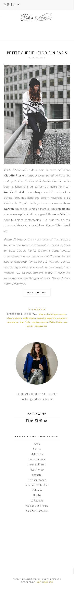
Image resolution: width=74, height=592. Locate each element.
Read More (36, 293)
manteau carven (40, 322)
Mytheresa (37, 454)
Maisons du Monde (37, 505)
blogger (54, 314)
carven (62, 314)
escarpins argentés (46, 318)
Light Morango (44, 582)
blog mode (44, 314)
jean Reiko (25, 322)
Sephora (37, 474)
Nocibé (37, 495)
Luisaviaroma (37, 459)
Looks (28, 314)
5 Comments (37, 309)
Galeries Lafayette (37, 510)
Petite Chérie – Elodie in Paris (37, 53)
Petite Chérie (56, 322)
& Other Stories (37, 479)
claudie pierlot (14, 318)
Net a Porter (37, 469)
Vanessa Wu (41, 326)
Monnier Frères (37, 464)
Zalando (37, 490)
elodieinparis (29, 318)
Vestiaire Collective (37, 485)
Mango (37, 449)
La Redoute (37, 500)
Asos (37, 443)
